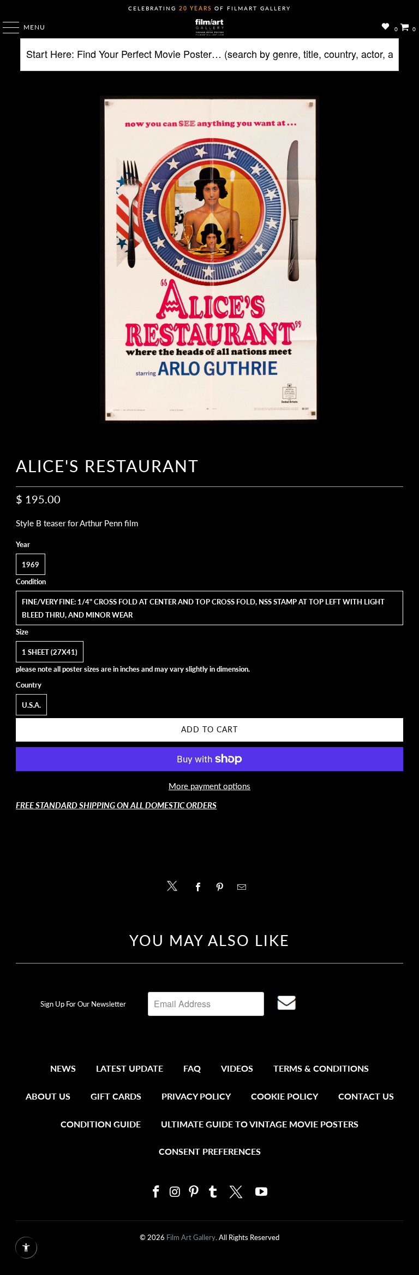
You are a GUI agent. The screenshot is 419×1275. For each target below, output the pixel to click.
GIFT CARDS (116, 1096)
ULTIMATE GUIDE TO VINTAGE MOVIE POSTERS (259, 1124)
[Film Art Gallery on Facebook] (156, 1192)
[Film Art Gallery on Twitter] (237, 1192)
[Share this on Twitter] (175, 885)
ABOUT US (48, 1096)
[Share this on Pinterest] (222, 887)
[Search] (209, 58)
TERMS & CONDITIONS (321, 1068)
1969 (30, 564)
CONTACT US (366, 1096)
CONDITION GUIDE (101, 1124)
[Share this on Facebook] (200, 887)
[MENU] (5, 27)
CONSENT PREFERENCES (210, 1151)
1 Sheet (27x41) (49, 652)
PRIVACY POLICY (196, 1096)
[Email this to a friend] (244, 887)
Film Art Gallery (191, 1237)
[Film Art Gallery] (209, 27)
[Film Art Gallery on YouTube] (262, 1192)
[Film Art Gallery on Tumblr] (213, 1192)
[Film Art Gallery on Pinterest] (194, 1192)
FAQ (192, 1068)
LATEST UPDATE (129, 1068)
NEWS (63, 1068)
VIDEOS (237, 1068)
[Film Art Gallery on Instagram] (175, 1192)
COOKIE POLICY (284, 1096)
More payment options (209, 786)
